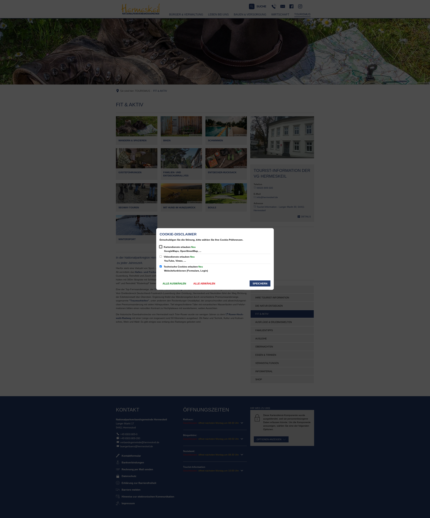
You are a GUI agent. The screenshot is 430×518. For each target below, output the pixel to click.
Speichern (260, 283)
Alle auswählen (174, 283)
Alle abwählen (204, 283)
